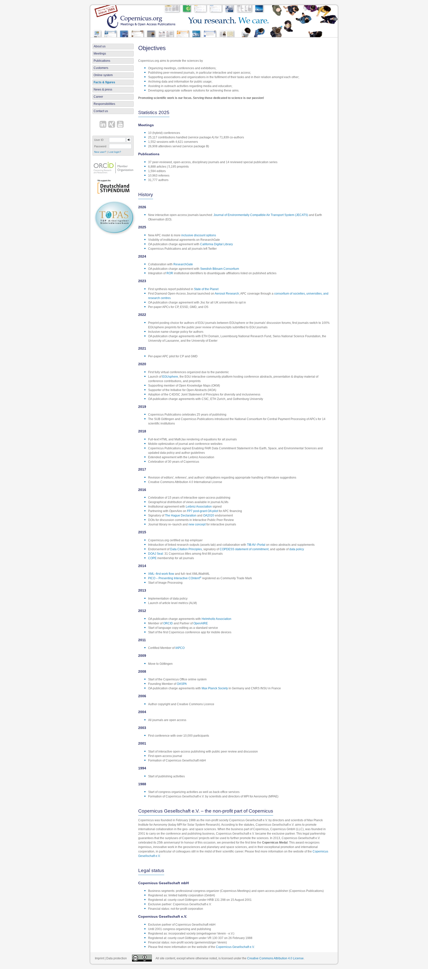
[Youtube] (121, 125)
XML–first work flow (161, 573)
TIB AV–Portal (256, 544)
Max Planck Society (215, 688)
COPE (152, 558)
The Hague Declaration (180, 515)
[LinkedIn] (103, 125)
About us (100, 46)
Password (100, 146)
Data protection (116, 958)
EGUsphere (170, 376)
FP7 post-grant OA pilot (202, 511)
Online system (103, 75)
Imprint (99, 958)
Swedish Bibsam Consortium (219, 269)
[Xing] (112, 125)
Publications (102, 60)
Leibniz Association (199, 506)
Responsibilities (104, 104)
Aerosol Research (227, 293)
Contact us (101, 111)
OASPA (182, 684)
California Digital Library (216, 244)
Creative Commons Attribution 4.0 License (275, 958)
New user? (100, 152)
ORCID (168, 623)
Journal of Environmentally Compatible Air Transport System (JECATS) (261, 215)
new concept (197, 524)
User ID (99, 139)
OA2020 (208, 515)
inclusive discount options (198, 235)
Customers (101, 68)
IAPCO (180, 648)
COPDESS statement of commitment (244, 549)
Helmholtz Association (216, 619)
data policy (296, 549)
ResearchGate (183, 264)
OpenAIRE (200, 623)
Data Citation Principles (186, 549)
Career (98, 96)
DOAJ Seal (155, 553)
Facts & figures (104, 82)
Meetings (100, 53)
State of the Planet (206, 289)
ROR (169, 273)
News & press (103, 89)
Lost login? (114, 152)
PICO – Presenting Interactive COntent (174, 578)
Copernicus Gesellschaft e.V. (235, 947)
